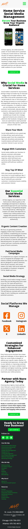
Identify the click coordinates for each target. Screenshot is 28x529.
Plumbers (4, 468)
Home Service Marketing (8, 447)
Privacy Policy (5, 497)
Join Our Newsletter (6, 491)
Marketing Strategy (6, 458)
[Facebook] (3, 437)
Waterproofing (5, 465)
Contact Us (4, 496)
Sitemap (3, 499)
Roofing (3, 471)
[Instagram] (7, 437)
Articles (3, 489)
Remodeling (4, 474)
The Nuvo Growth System (8, 483)
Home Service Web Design (8, 445)
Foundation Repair (6, 466)
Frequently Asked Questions (9, 492)
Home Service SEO (6, 449)
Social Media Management (9, 455)
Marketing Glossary (7, 494)
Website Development (7, 457)
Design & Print (5, 452)
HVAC (3, 470)
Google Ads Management (8, 450)
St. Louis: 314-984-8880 (14, 512)
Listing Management (7, 453)
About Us (4, 481)
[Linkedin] (11, 437)
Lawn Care (4, 473)
